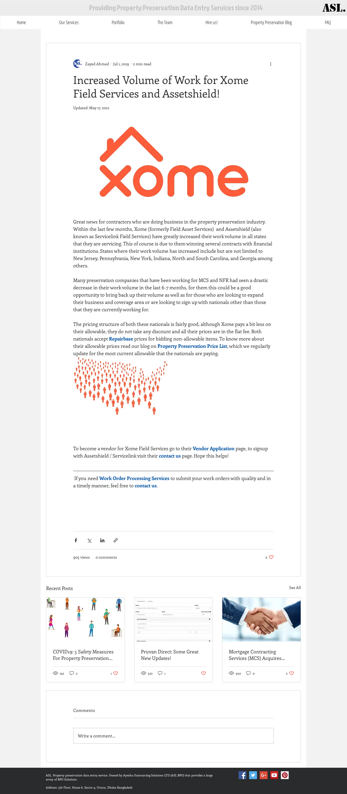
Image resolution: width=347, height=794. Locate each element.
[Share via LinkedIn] (102, 540)
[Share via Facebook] (75, 540)
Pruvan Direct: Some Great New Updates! (169, 654)
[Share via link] (115, 540)
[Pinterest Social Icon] (285, 775)
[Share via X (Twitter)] (89, 540)
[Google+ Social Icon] (264, 775)
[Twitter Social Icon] (253, 775)
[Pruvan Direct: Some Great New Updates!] (173, 619)
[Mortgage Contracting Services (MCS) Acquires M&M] (261, 619)
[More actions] (270, 63)
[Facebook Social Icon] (242, 775)
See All (295, 587)
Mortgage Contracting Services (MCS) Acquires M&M (255, 654)
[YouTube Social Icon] (274, 775)
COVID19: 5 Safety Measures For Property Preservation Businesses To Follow (83, 654)
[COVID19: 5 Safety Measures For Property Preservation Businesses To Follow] (85, 619)
